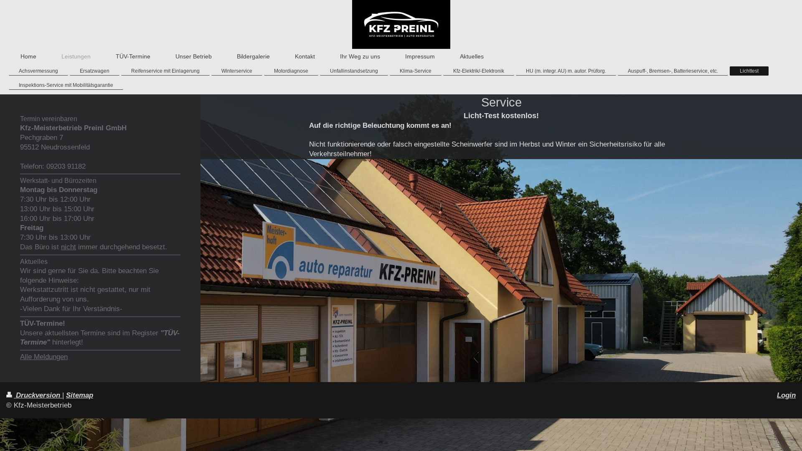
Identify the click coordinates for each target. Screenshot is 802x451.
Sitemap (79, 395)
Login (786, 395)
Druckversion (38, 395)
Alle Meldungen (44, 357)
